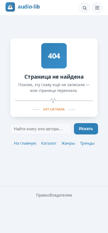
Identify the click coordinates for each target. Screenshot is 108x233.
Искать (86, 128)
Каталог (48, 143)
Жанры (68, 143)
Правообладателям (54, 195)
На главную (25, 143)
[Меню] (97, 7)
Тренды (87, 143)
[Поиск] (84, 7)
